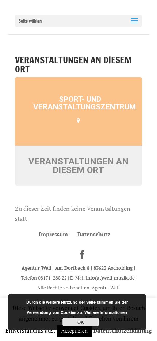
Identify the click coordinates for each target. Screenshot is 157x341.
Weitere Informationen (105, 312)
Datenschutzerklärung (122, 330)
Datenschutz (93, 234)
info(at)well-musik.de (111, 277)
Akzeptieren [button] (74, 330)
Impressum (53, 234)
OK (80, 322)
